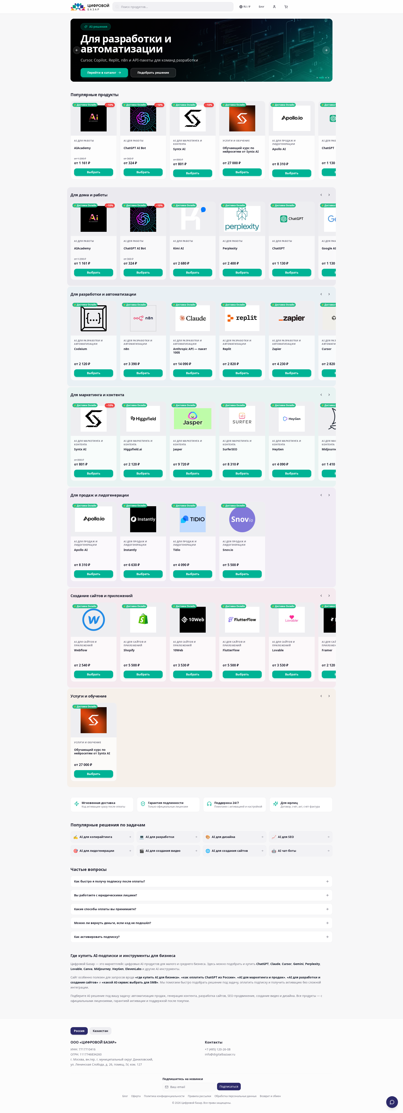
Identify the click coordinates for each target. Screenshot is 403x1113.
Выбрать (93, 172)
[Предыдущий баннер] (77, 50)
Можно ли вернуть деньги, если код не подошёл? (112, 923)
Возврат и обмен (270, 1096)
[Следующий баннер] (326, 50)
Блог (261, 6)
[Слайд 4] (328, 77)
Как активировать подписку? (97, 937)
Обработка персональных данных (235, 1096)
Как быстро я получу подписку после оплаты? (109, 881)
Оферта (136, 1096)
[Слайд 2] (321, 77)
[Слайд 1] (317, 77)
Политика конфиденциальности (164, 1096)
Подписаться (229, 1086)
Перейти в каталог (101, 73)
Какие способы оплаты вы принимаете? (105, 909)
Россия (79, 1031)
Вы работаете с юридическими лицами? (105, 895)
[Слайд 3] (326, 77)
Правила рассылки (199, 1096)
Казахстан (100, 1031)
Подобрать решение (153, 73)
